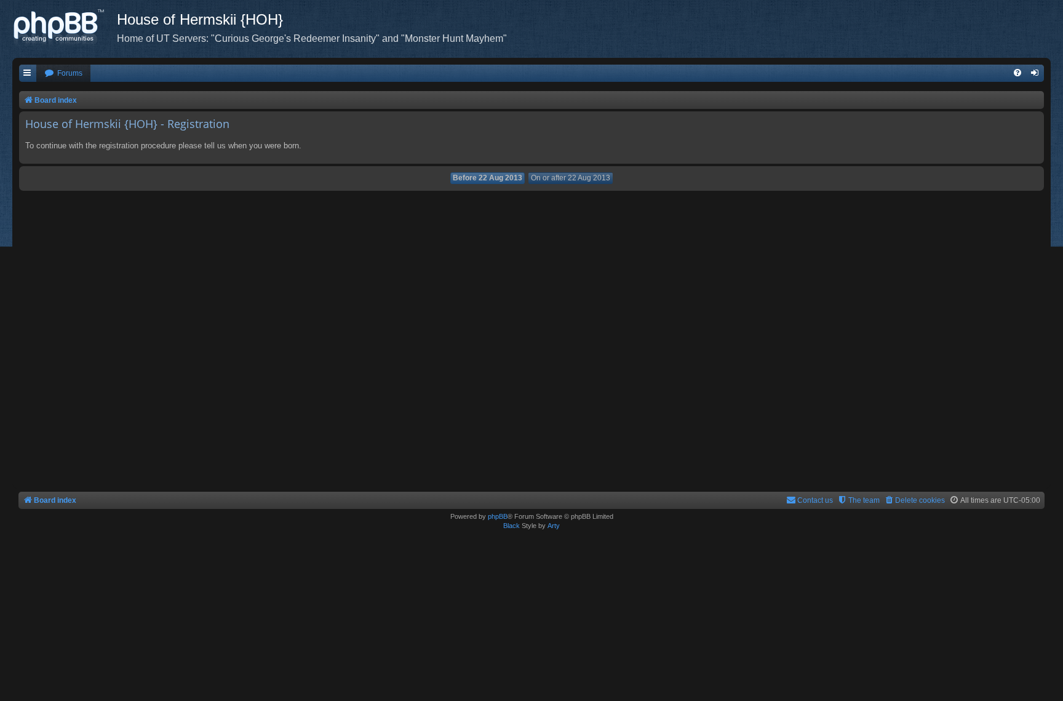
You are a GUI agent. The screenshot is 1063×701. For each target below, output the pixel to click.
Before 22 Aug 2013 (487, 178)
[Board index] (64, 27)
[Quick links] (27, 73)
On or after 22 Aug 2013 (570, 178)
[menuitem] (63, 73)
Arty (553, 525)
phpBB (498, 516)
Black (511, 525)
